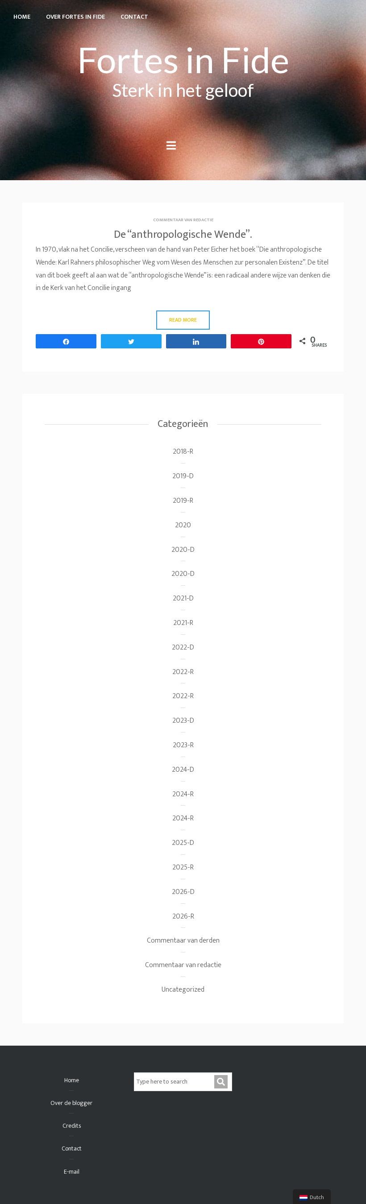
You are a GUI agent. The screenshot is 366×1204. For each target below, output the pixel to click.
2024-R (183, 794)
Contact (134, 17)
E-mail (71, 1172)
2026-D (183, 892)
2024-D (183, 770)
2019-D (183, 476)
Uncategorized (183, 990)
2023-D (183, 721)
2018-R (183, 452)
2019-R (183, 501)
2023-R (183, 745)
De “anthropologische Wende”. (183, 235)
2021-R (183, 623)
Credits (71, 1126)
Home (21, 17)
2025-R (183, 867)
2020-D (183, 550)
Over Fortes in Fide (75, 17)
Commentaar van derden (183, 941)
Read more (183, 319)
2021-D (183, 598)
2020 (183, 525)
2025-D (183, 843)
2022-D (183, 647)
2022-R (183, 672)
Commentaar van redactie (183, 219)
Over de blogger (71, 1103)
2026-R (183, 916)
